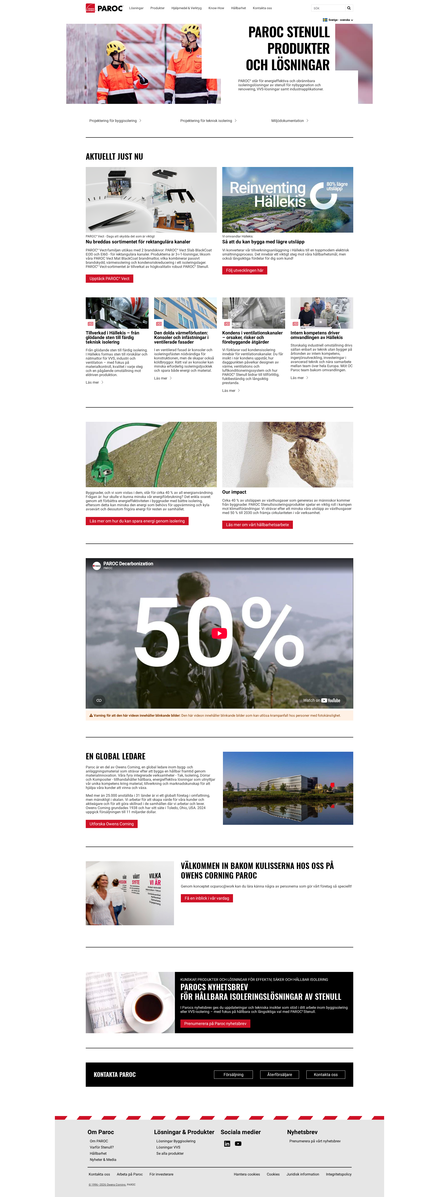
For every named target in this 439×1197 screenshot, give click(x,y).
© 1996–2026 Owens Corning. (107, 1184)
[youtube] (238, 1144)
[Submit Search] (349, 8)
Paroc (104, 8)
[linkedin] (227, 1143)
